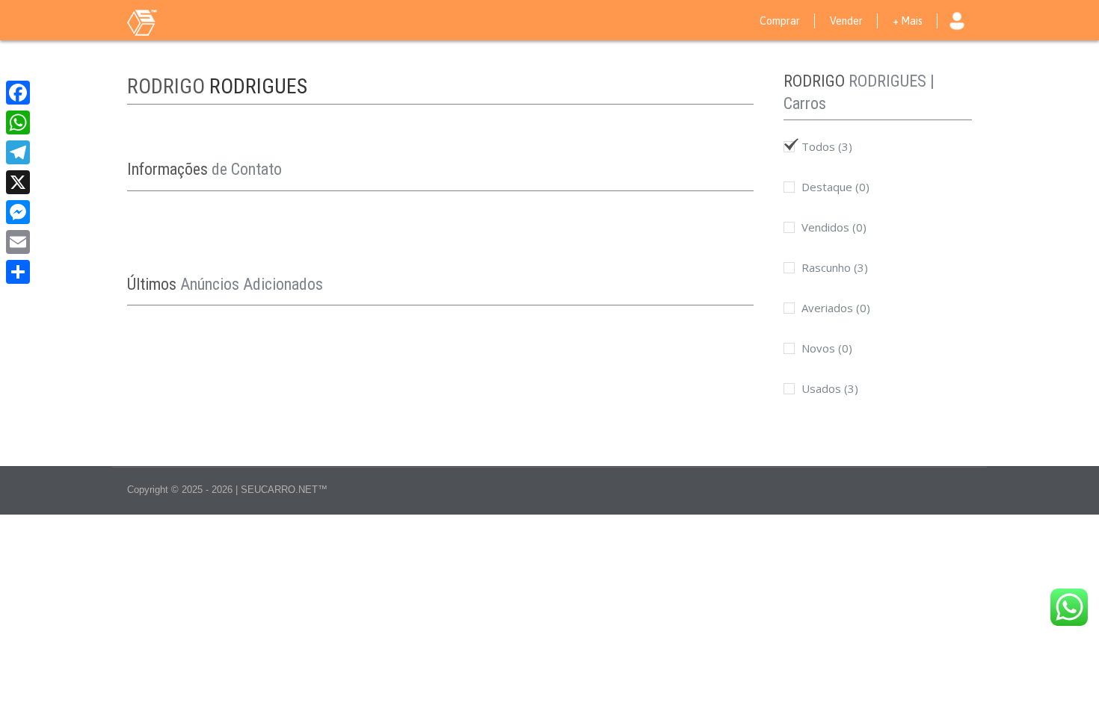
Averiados (834, 307)
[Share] (18, 272)
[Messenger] (18, 212)
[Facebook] (18, 93)
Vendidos (832, 227)
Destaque (833, 186)
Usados (828, 388)
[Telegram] (18, 152)
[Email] (18, 242)
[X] (18, 182)
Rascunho (833, 267)
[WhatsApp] (18, 122)
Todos (825, 146)
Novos (825, 348)
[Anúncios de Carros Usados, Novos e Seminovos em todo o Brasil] (172, 21)
